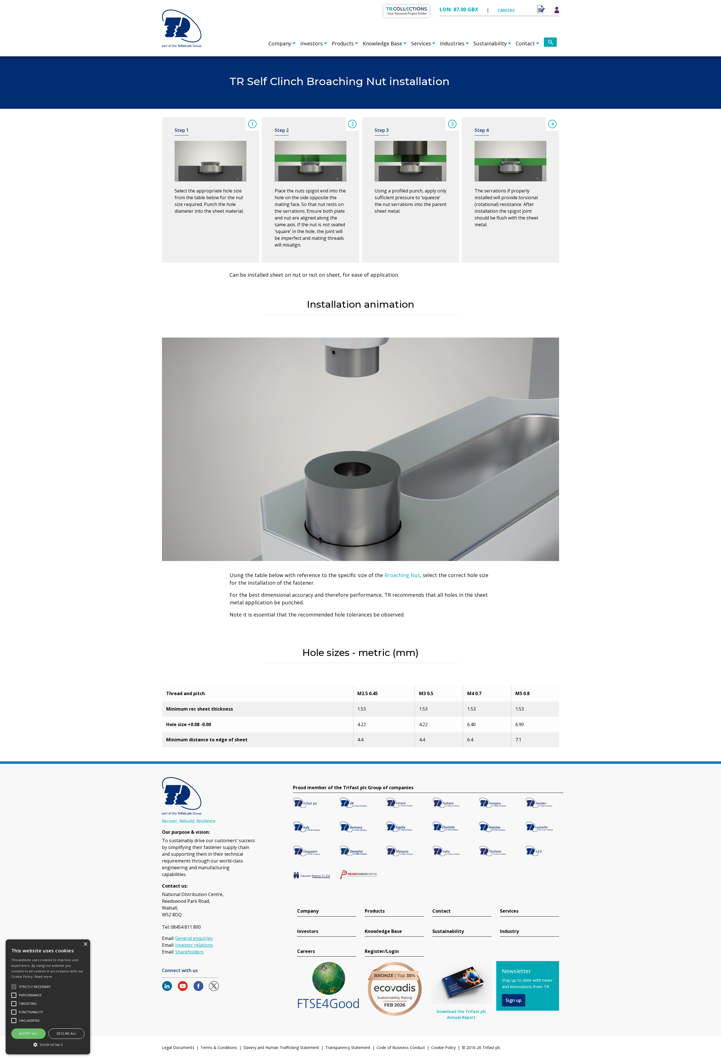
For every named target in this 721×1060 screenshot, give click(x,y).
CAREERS (506, 10)
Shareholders (189, 952)
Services (421, 43)
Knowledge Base (382, 43)
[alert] (48, 996)
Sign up (514, 1000)
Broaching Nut (402, 575)
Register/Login (382, 951)
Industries (452, 43)
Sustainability (490, 43)
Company (279, 43)
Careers (306, 951)
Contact (525, 43)
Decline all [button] (66, 1033)
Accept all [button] (28, 1033)
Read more (43, 976)
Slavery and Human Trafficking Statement (281, 1047)
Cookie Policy (443, 1047)
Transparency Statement (347, 1047)
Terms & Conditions (219, 1047)
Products (343, 43)
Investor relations (194, 945)
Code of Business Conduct (401, 1047)
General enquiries (194, 938)
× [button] (85, 944)
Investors (311, 43)
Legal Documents (178, 1047)
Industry (509, 931)
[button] (47, 1044)
